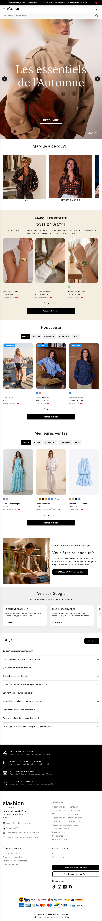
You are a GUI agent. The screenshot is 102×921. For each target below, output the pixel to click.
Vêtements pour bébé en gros (66, 821)
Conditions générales (12, 857)
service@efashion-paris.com (18, 823)
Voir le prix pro (51, 417)
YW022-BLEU (41, 403)
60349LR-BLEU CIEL (10, 509)
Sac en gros (57, 836)
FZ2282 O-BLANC (41, 297)
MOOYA (5, 400)
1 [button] (48, 303)
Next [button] (97, 78)
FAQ (54, 854)
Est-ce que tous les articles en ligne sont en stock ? (25, 684)
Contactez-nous (59, 857)
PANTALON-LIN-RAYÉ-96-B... (46, 509)
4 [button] (54, 409)
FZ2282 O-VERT (74, 297)
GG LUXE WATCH (9, 295)
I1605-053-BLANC (9, 403)
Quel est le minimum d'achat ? (15, 676)
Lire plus (91, 641)
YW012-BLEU (74, 403)
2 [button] (51, 303)
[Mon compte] (96, 9)
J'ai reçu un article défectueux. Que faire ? (21, 718)
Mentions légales (10, 864)
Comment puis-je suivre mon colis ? (18, 693)
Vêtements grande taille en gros (66, 811)
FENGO (38, 506)
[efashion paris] (14, 9)
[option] (51, 79)
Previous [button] (4, 78)
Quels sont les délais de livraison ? (17, 667)
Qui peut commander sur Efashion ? (18, 651)
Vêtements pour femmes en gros (67, 807)
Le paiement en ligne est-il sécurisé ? (19, 709)
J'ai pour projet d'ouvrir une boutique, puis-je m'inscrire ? (27, 726)
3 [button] (53, 303)
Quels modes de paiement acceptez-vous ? (21, 659)
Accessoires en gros (61, 829)
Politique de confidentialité (15, 861)
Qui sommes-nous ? (11, 854)
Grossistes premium (61, 839)
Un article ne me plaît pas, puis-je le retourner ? (23, 701)
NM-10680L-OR (8, 297)
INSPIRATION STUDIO (43, 400)
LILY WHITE (7, 506)
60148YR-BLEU (74, 509)
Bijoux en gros (58, 832)
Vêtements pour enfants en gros (67, 818)
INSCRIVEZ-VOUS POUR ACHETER (70, 572)
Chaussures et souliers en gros (65, 825)
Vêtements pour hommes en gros (67, 814)
